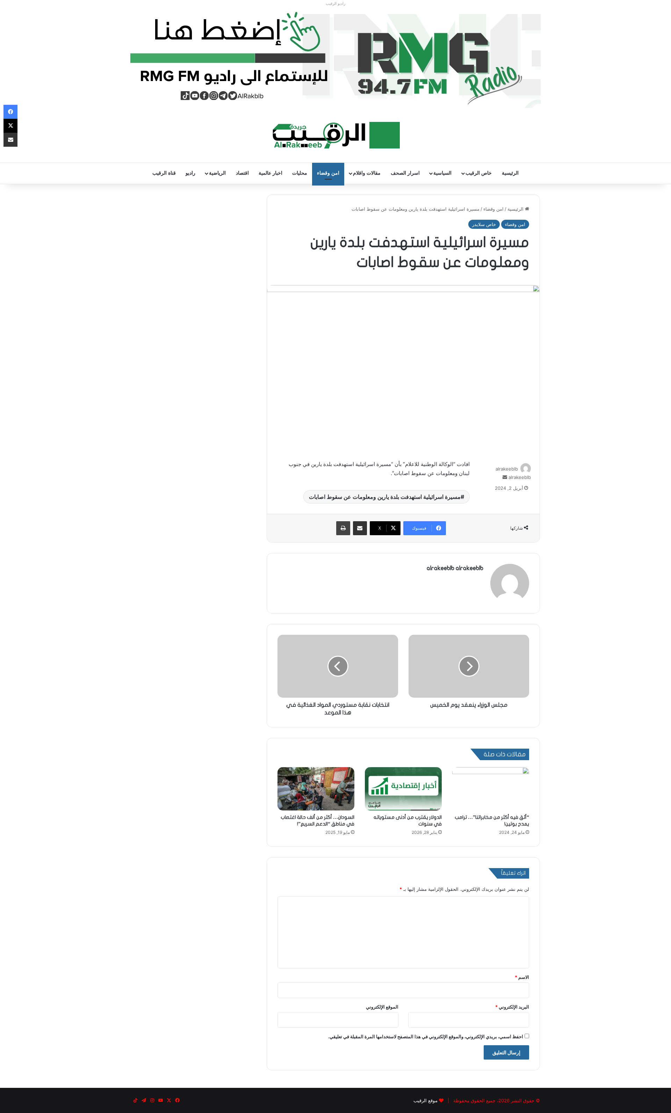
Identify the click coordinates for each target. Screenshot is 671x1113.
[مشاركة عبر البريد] (360, 528)
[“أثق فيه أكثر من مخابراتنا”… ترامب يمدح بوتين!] (490, 788)
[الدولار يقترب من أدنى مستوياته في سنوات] (403, 788)
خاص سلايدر (484, 224)
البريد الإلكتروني (512, 1007)
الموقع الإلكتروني (382, 1007)
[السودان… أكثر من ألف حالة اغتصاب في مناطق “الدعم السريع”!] (315, 788)
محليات (299, 173)
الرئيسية (510, 173)
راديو (190, 173)
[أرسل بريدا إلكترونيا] (505, 477)
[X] (10, 126)
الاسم (522, 977)
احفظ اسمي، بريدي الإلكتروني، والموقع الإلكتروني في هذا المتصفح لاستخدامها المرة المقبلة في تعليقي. (425, 1036)
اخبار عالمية (270, 173)
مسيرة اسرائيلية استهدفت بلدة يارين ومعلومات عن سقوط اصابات (385, 496)
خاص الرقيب (479, 173)
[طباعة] (343, 528)
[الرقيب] (336, 135)
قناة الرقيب (164, 173)
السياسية (442, 173)
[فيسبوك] (10, 112)
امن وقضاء (328, 173)
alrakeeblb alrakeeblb (455, 568)
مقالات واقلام (367, 173)
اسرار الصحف (405, 173)
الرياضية (217, 173)
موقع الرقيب (425, 1100)
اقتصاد (242, 173)
